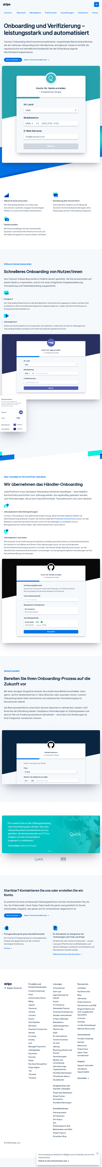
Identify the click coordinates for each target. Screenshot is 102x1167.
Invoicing (32, 1036)
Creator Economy (60, 1039)
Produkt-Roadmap (85, 1038)
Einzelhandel (58, 1079)
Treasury (32, 1077)
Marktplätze (35, 12)
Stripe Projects (59, 1133)
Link (30, 1043)
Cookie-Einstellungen (86, 1025)
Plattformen (51, 12)
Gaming (56, 1046)
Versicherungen (60, 1056)
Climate (31, 1012)
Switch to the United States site (52, 1161)
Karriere (80, 1042)
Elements (32, 1025)
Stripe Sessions (84, 1002)
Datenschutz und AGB (86, 1005)
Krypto (31, 1018)
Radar (30, 1060)
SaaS (55, 1032)
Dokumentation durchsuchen (66, 954)
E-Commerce (58, 1005)
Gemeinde (82, 998)
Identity (31, 1032)
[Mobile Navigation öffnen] (96, 4)
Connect (8, 12)
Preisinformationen (36, 991)
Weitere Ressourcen (86, 1028)
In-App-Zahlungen (60, 1018)
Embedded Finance (61, 1008)
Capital (31, 1005)
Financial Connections (65, 518)
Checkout (32, 1008)
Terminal (32, 1074)
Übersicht (21, 12)
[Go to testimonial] (49, 851)
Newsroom (82, 1045)
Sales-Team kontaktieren (35, 59)
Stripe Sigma (33, 1067)
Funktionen (83, 12)
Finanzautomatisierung (63, 1012)
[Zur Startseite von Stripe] (7, 984)
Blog (79, 995)
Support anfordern (85, 1065)
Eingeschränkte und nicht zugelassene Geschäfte (86, 1012)
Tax (30, 1071)
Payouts (32, 1057)
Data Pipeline (34, 1022)
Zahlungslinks (34, 1050)
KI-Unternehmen (60, 1036)
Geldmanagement (61, 1025)
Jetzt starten (12, 59)
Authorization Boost (37, 998)
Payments (32, 1053)
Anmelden (82, 1078)
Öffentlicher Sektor (61, 1076)
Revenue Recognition (37, 1064)
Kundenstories (83, 991)
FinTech (56, 1043)
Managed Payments (37, 1046)
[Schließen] (97, 1154)
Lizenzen (81, 1018)
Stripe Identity (62, 547)
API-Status (57, 1119)
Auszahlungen (67, 12)
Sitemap (81, 1021)
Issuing (31, 1039)
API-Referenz (59, 1116)
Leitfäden (81, 988)
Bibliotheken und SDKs (62, 1129)
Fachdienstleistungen (62, 1073)
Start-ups (57, 991)
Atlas (30, 994)
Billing (30, 1001)
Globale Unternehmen (62, 1015)
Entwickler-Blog (59, 1136)
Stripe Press (82, 1049)
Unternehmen (59, 988)
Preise (95, 12)
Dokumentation (59, 1112)
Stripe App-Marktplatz (62, 1092)
